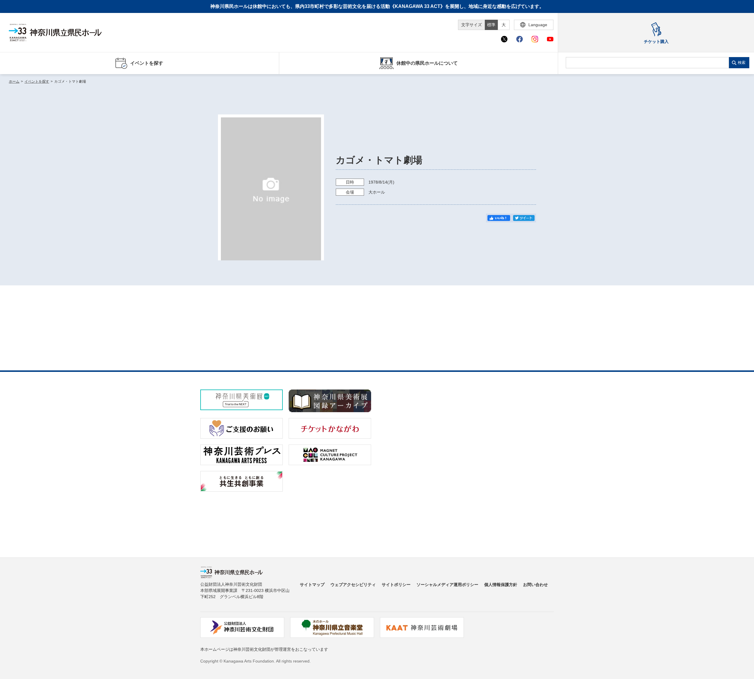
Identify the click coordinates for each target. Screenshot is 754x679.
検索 (741, 62)
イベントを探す (36, 81)
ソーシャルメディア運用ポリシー (447, 584)
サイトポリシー (396, 584)
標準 (491, 24)
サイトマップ (312, 584)
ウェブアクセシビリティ (353, 584)
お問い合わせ (535, 584)
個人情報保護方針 (500, 584)
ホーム (14, 81)
